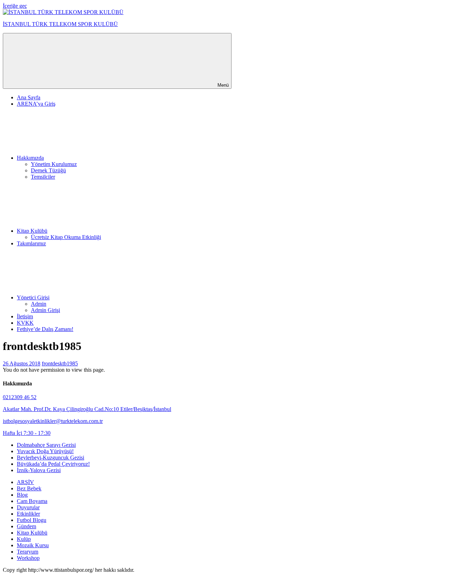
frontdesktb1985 (60, 363)
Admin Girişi (45, 310)
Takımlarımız (31, 243)
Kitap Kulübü (32, 231)
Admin (38, 304)
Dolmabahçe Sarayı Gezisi (46, 445)
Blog (22, 495)
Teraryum (27, 552)
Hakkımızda (30, 158)
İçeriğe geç (15, 6)
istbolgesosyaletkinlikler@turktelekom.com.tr (53, 421)
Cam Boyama (32, 501)
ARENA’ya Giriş (36, 104)
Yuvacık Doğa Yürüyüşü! (45, 451)
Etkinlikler (28, 514)
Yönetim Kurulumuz (54, 164)
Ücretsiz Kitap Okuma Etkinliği (66, 237)
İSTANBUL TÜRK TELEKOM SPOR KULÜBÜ (60, 24)
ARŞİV (25, 482)
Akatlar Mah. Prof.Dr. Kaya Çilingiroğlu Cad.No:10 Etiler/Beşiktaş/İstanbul (87, 409)
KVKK (25, 323)
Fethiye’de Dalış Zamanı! (45, 329)
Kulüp (24, 539)
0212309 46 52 (19, 397)
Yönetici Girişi (33, 297)
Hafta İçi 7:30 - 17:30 (27, 433)
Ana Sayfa (28, 97)
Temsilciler (43, 177)
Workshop (28, 558)
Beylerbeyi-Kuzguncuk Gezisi (50, 458)
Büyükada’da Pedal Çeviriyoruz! (53, 464)
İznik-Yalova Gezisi (39, 470)
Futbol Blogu (31, 520)
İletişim (25, 316)
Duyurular (28, 507)
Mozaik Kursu (33, 545)
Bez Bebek (29, 488)
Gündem (26, 526)
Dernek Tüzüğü (48, 170)
